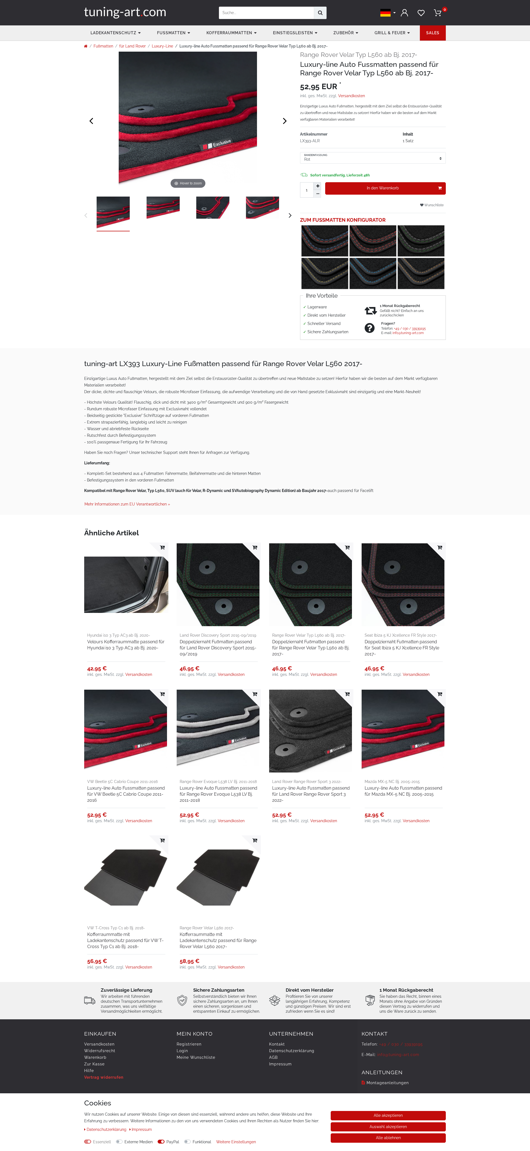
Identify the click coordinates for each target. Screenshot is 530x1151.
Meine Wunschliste (196, 1057)
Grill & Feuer (390, 33)
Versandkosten (351, 96)
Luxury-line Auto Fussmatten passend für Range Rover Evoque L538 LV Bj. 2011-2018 (218, 794)
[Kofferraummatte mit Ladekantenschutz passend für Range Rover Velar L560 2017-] (219, 877)
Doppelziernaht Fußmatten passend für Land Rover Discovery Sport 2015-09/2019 (218, 648)
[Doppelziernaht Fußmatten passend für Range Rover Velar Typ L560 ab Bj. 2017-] (311, 585)
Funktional (202, 1142)
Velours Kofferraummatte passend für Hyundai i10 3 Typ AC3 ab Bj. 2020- (126, 644)
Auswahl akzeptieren (388, 1126)
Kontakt (277, 1044)
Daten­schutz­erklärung (291, 1051)
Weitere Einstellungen (236, 1142)
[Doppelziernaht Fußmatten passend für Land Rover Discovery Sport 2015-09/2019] (219, 585)
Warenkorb (95, 1057)
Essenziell (102, 1142)
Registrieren (189, 1044)
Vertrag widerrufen (103, 1077)
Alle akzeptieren (388, 1115)
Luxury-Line (162, 46)
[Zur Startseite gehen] (86, 46)
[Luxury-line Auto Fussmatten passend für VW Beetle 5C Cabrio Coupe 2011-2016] (126, 731)
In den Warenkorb (383, 188)
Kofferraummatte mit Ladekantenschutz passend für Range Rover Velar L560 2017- (218, 940)
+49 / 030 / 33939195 (410, 328)
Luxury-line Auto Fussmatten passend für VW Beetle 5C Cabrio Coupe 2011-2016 (126, 794)
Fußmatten (171, 33)
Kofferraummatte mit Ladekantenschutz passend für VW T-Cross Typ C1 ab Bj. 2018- (125, 940)
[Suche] (320, 13)
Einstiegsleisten (293, 33)
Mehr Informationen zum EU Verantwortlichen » (127, 504)
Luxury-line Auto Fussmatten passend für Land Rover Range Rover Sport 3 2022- (311, 794)
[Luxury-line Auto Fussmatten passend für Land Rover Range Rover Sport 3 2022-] (311, 731)
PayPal (172, 1142)
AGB (273, 1057)
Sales (432, 33)
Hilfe (89, 1070)
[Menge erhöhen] (317, 186)
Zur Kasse (94, 1064)
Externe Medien (138, 1142)
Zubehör (343, 33)
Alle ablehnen (388, 1138)
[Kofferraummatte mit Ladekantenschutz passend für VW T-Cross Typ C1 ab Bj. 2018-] (126, 877)
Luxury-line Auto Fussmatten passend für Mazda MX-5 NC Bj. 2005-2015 (403, 791)
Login (182, 1051)
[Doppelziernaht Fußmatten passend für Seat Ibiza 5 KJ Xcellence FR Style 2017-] (404, 585)
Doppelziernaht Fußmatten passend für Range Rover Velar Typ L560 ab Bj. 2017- (310, 648)
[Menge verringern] (317, 194)
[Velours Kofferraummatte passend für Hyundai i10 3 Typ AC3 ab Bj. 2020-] (126, 585)
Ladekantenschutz (113, 33)
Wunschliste (433, 205)
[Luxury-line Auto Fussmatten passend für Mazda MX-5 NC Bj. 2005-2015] (404, 731)
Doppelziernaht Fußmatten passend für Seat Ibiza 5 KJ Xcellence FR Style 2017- (402, 648)
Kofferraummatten (229, 33)
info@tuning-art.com (408, 333)
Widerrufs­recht (99, 1051)
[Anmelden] (404, 13)
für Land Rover (132, 46)
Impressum (280, 1064)
